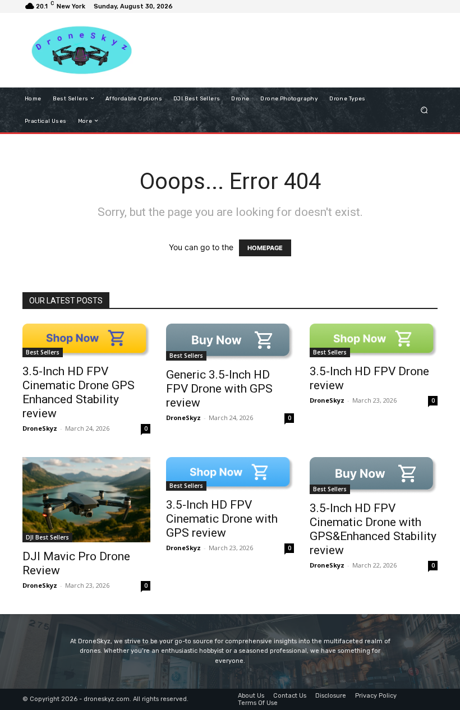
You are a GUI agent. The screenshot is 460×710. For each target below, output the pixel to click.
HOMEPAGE (265, 248)
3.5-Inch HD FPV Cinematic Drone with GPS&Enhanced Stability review (373, 529)
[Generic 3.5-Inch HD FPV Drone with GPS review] (230, 342)
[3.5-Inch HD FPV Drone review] (374, 340)
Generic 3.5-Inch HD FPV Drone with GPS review (219, 388)
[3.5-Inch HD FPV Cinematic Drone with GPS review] (230, 474)
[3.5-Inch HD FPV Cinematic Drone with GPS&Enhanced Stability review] (374, 475)
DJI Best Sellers (47, 537)
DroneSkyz (39, 428)
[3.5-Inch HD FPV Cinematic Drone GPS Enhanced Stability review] (86, 340)
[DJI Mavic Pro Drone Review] (86, 499)
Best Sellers (42, 352)
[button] (424, 110)
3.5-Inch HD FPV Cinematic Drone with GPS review (222, 519)
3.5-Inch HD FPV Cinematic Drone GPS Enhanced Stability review (78, 392)
